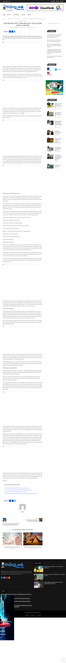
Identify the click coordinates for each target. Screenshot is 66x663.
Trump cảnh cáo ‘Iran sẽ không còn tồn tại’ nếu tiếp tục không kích (15, 598)
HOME (4, 14)
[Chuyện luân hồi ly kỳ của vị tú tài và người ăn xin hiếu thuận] (12, 538)
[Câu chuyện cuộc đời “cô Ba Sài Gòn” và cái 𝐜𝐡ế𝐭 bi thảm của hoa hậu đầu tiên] (50, 114)
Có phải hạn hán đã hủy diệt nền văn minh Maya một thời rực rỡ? (18, 489)
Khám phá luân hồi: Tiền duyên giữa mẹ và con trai (15, 491)
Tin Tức (9, 14)
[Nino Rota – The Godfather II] (50, 167)
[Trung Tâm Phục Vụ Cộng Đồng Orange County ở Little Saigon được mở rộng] (50, 157)
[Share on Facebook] (12, 31)
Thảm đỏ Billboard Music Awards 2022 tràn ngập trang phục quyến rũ (58, 124)
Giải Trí (23, 14)
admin (16, 27)
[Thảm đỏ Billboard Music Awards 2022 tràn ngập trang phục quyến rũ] (50, 123)
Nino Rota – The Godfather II (58, 166)
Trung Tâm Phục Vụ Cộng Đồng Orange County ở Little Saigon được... (58, 157)
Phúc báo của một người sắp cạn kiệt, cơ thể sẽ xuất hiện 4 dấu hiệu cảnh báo (21, 493)
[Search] (62, 14)
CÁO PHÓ (61, 1)
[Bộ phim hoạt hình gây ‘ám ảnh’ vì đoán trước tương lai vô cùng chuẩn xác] (50, 105)
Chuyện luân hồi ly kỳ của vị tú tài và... (12, 547)
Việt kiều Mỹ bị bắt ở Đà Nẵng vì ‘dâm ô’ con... (58, 148)
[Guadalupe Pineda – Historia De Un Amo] (50, 133)
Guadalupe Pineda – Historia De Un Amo (58, 132)
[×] (33, 640)
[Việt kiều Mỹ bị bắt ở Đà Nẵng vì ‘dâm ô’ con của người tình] (50, 149)
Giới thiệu (53, 1)
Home (4, 18)
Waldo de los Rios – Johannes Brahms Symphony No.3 (58, 140)
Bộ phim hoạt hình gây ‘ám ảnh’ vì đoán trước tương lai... (58, 105)
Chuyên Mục (16, 14)
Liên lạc (29, 14)
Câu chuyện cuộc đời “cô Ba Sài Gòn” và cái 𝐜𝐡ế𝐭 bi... (58, 114)
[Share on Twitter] (14, 31)
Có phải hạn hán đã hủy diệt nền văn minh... (33, 547)
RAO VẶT (57, 1)
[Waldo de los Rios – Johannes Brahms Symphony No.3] (50, 140)
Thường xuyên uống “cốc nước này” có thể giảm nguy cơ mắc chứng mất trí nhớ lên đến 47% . (54, 36)
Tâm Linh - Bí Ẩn (17, 18)
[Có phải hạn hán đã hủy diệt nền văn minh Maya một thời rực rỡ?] (33, 538)
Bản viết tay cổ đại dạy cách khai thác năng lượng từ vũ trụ (17, 488)
